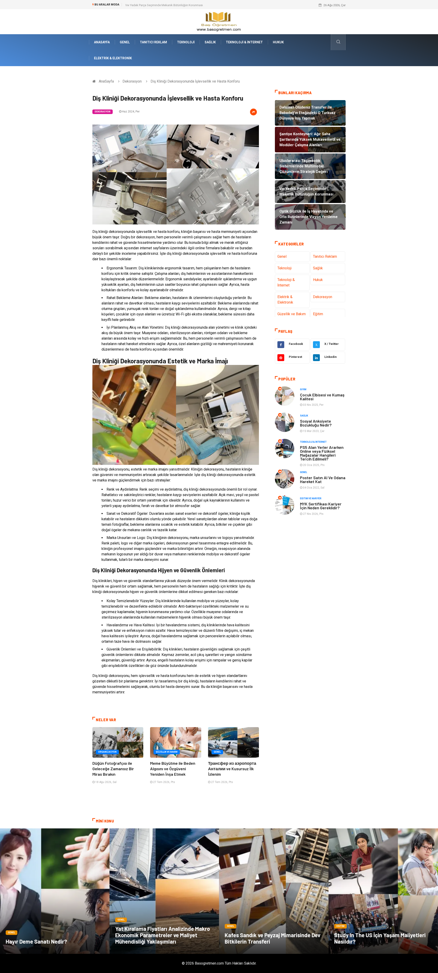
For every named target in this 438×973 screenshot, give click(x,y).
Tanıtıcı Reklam (153, 42)
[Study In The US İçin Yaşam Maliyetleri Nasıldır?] (383, 891)
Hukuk (278, 42)
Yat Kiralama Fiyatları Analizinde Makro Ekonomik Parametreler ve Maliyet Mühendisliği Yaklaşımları (162, 935)
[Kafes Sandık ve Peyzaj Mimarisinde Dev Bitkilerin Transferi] (273, 891)
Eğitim (318, 314)
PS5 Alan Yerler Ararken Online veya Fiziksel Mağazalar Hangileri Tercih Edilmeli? (322, 453)
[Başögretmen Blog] (219, 21)
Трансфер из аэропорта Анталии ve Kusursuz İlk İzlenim (232, 769)
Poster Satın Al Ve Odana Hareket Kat (322, 479)
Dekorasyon (132, 81)
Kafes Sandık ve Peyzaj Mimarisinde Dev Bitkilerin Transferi (272, 938)
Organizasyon (107, 752)
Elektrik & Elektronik (113, 58)
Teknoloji (186, 42)
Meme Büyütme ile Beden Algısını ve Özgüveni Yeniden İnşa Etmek (172, 769)
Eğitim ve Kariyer (310, 498)
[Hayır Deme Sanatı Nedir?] (55, 891)
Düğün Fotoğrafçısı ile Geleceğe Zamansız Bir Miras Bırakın (113, 769)
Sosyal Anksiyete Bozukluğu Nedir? (316, 423)
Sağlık (210, 42)
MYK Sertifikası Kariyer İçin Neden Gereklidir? (321, 505)
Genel (125, 42)
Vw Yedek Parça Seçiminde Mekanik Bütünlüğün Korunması (164, 5)
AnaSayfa (102, 42)
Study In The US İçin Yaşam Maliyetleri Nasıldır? (380, 938)
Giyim (303, 389)
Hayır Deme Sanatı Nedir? (36, 941)
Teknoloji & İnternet (244, 42)
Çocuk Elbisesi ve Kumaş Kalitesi (322, 396)
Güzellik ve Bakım (166, 752)
